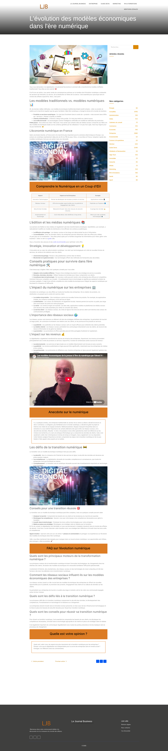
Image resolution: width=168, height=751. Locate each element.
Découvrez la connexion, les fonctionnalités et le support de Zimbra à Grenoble (123, 60)
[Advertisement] (84, 690)
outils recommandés (59, 242)
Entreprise (93, 3)
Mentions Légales (131, 9)
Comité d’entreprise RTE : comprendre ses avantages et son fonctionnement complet (122, 65)
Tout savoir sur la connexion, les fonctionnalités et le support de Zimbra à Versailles (123, 70)
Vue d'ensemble (125, 731)
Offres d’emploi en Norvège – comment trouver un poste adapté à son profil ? (123, 94)
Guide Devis (105, 3)
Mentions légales (126, 724)
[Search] (135, 47)
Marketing (117, 3)
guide (50, 238)
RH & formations (130, 3)
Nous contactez (125, 727)
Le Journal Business (78, 3)
